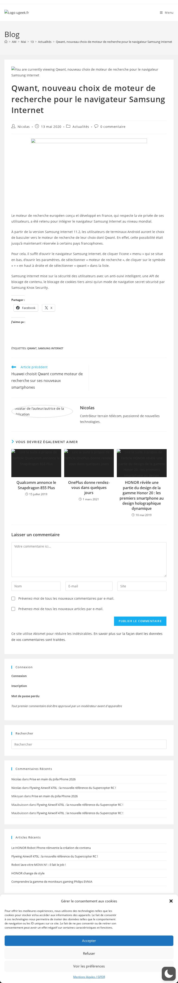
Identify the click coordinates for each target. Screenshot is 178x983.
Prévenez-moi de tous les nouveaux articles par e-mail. (60, 609)
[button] (171, 901)
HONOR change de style (27, 873)
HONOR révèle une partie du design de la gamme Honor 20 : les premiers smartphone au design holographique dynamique (142, 495)
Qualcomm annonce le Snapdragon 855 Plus (36, 485)
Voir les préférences (89, 966)
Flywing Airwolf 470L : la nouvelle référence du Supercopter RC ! (72, 788)
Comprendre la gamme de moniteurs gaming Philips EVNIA (51, 881)
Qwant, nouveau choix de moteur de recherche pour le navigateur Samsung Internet (114, 42)
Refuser (89, 953)
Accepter (89, 940)
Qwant (32, 348)
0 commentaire (113, 126)
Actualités (81, 126)
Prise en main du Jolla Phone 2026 (52, 779)
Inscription (19, 686)
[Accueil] (5, 42)
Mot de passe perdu (25, 696)
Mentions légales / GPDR (89, 977)
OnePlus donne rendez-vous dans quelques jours (89, 487)
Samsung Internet (50, 348)
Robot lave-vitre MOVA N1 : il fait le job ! (38, 865)
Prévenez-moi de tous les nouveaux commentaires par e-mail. (66, 598)
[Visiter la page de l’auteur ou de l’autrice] (42, 411)
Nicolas (24, 126)
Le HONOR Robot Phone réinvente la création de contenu (51, 848)
